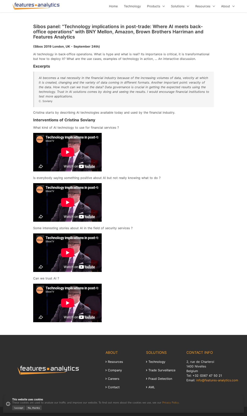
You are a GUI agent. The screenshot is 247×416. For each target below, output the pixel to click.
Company (115, 370)
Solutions (177, 6)
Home (113, 6)
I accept (18, 407)
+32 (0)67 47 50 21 (207, 375)
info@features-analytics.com (217, 380)
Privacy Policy (170, 402)
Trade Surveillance (161, 370)
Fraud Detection (160, 379)
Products (153, 6)
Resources (202, 6)
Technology (132, 6)
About (225, 6)
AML (151, 387)
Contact (114, 387)
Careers (113, 379)
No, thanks (34, 407)
